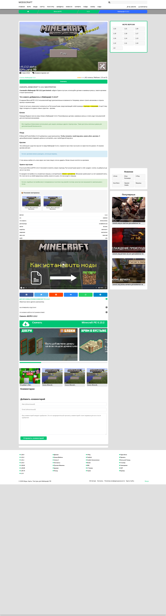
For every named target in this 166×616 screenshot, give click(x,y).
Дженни (56, 454)
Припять (123, 457)
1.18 (125, 33)
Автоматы (57, 462)
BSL (88, 465)
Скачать (63, 81)
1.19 (114, 33)
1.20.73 (22, 470)
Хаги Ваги (116, 183)
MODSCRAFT (25, 2)
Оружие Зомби (126, 184)
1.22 (114, 28)
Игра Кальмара (127, 177)
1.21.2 (22, 457)
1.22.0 (22, 454)
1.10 (137, 43)
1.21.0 (22, 462)
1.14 (125, 38)
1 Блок (115, 176)
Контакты (143, 7)
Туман (89, 470)
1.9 (114, 48)
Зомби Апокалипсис (93, 460)
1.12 (114, 43)
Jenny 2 (56, 460)
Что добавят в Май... (26, 385)
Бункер (122, 470)
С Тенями (90, 468)
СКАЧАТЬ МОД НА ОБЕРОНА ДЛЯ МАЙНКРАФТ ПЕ (126, 223)
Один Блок (123, 454)
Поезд (56, 470)
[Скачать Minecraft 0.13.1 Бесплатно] (74, 376)
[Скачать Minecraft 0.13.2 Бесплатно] (52, 376)
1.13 (137, 38)
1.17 (137, 33)
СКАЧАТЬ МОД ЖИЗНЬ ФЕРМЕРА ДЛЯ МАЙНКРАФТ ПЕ (127, 284)
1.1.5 (22, 473)
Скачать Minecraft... (47, 385)
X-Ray (138, 176)
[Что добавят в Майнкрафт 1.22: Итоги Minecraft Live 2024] (30, 376)
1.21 (125, 28)
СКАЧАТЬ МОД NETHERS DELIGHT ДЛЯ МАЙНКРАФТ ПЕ (128, 254)
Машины (138, 183)
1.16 (114, 38)
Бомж (89, 462)
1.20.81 (22, 465)
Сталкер (122, 462)
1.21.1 (22, 460)
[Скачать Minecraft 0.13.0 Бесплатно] (97, 376)
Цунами (56, 468)
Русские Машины (59, 465)
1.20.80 (22, 468)
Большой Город (125, 460)
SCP (121, 468)
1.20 (137, 28)
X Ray (89, 454)
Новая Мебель (58, 457)
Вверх (147, 481)
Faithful (89, 457)
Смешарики (123, 465)
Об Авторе (132, 7)
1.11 (125, 43)
